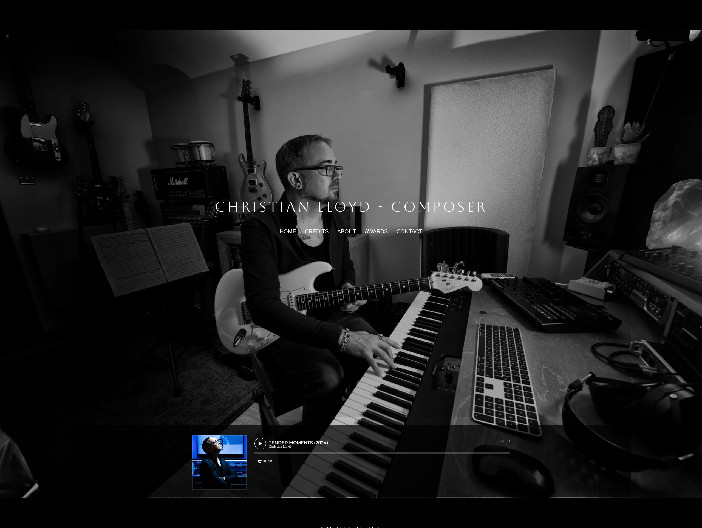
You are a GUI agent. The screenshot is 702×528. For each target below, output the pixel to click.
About (346, 231)
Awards (376, 231)
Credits (317, 231)
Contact (409, 231)
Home (288, 231)
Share (269, 461)
